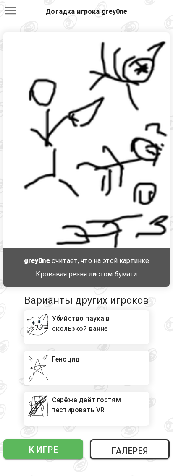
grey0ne (37, 261)
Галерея (129, 451)
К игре (43, 450)
